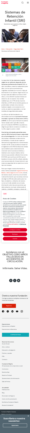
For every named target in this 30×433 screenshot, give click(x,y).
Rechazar (15, 234)
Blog (3, 392)
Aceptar (15, 238)
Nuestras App (5, 372)
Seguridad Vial (18, 49)
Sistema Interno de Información (10, 378)
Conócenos (5, 369)
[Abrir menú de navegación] (27, 2)
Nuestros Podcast (7, 375)
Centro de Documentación (9, 399)
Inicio (3, 49)
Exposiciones (6, 324)
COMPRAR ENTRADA (15, 334)
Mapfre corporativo (7, 414)
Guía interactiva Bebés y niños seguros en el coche (13, 75)
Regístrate (9, 305)
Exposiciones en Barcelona (9, 329)
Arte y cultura (6, 347)
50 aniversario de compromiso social (12, 366)
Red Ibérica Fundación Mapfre (10, 402)
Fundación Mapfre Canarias (9, 411)
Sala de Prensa (6, 381)
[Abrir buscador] (22, 2)
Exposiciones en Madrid (8, 326)
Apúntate (15, 425)
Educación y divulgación (8, 350)
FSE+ (3, 356)
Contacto (4, 359)
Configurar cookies (15, 229)
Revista (7, 405)
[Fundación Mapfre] (4, 2)
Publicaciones (6, 389)
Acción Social (5, 344)
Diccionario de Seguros (8, 396)
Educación (9, 49)
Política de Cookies (12, 224)
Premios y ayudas (7, 353)
